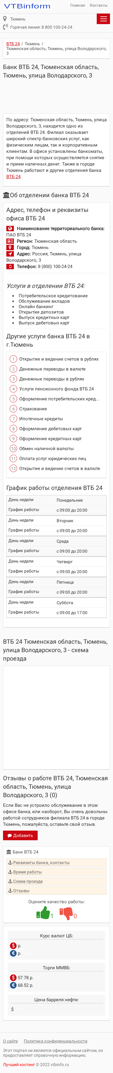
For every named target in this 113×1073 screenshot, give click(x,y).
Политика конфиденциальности (55, 1041)
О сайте (10, 1041)
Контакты (99, 5)
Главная (77, 5)
